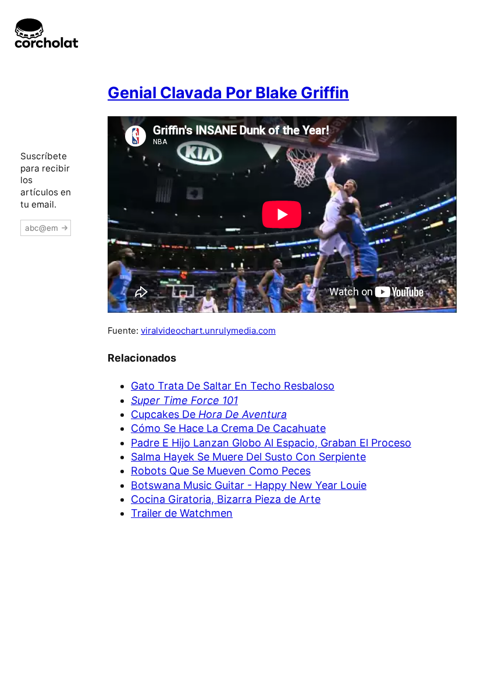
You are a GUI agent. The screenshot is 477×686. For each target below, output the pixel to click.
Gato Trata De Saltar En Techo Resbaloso (232, 386)
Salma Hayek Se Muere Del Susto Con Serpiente (248, 457)
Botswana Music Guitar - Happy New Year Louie (248, 485)
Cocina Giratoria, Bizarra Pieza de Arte (226, 499)
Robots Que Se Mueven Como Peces (221, 471)
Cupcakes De (209, 414)
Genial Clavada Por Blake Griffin (228, 92)
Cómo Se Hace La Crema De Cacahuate (228, 428)
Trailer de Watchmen (182, 513)
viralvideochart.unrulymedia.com (208, 330)
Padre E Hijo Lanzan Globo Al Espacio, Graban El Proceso (271, 443)
